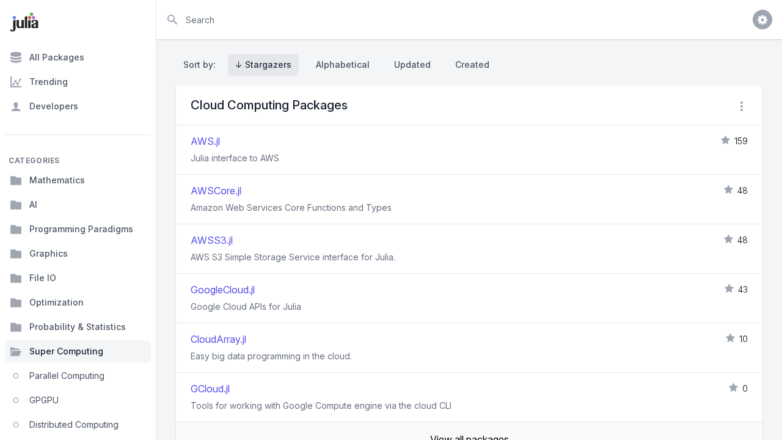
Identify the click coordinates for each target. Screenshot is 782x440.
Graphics (48, 253)
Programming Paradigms (81, 229)
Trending (48, 81)
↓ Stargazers (263, 64)
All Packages (56, 57)
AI (33, 204)
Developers (53, 106)
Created (472, 64)
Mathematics (57, 180)
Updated (412, 64)
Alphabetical (343, 64)
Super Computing (66, 351)
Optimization (56, 302)
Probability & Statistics (77, 326)
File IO (42, 278)
